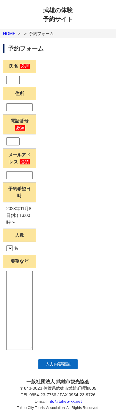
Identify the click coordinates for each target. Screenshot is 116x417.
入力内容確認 (58, 364)
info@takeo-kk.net (65, 401)
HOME (9, 33)
